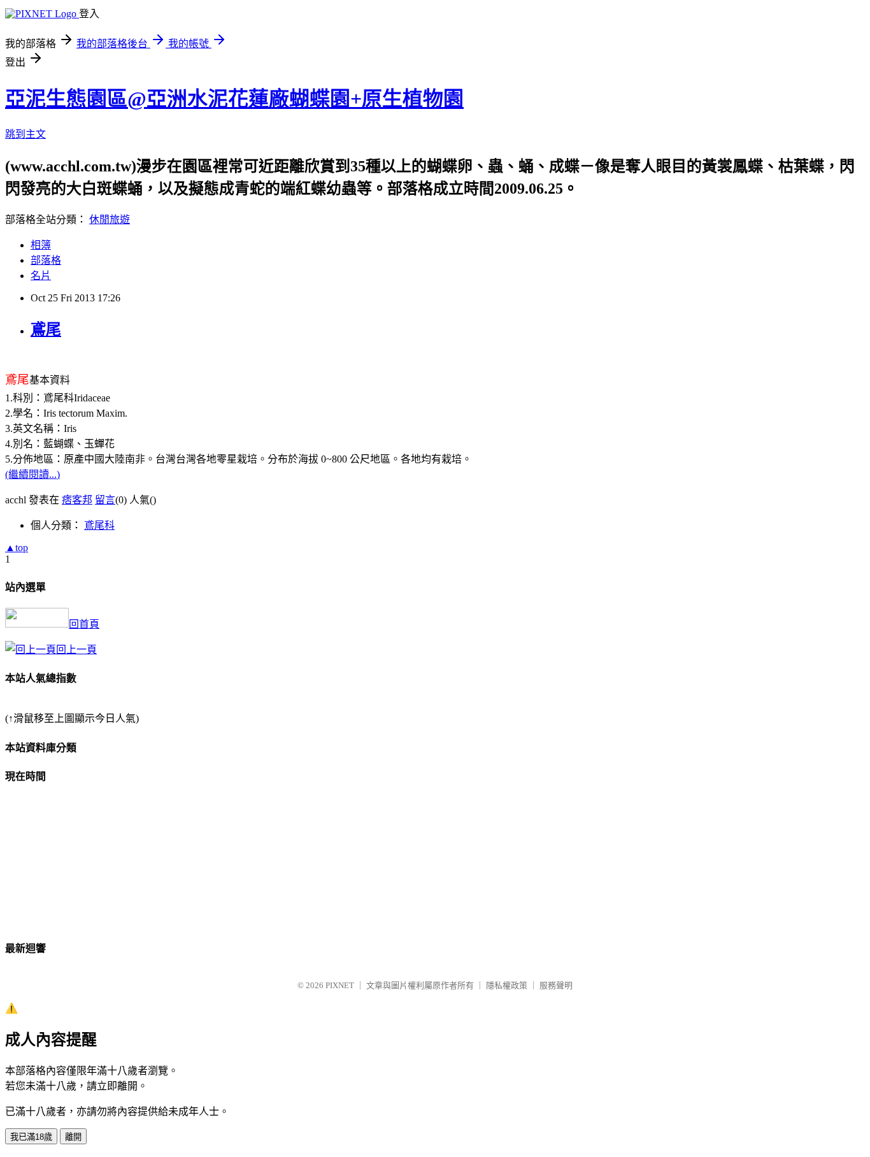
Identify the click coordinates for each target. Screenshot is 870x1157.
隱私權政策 (506, 985)
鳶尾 (46, 329)
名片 (41, 275)
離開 (73, 1137)
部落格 (46, 260)
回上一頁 (76, 649)
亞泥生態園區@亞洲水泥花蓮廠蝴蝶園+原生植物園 (234, 98)
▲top (16, 547)
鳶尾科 (99, 525)
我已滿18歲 (31, 1137)
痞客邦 (77, 499)
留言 (105, 499)
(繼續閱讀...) (32, 474)
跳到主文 (25, 134)
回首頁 (84, 624)
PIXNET (339, 985)
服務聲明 (556, 985)
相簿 (41, 245)
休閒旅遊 (109, 219)
